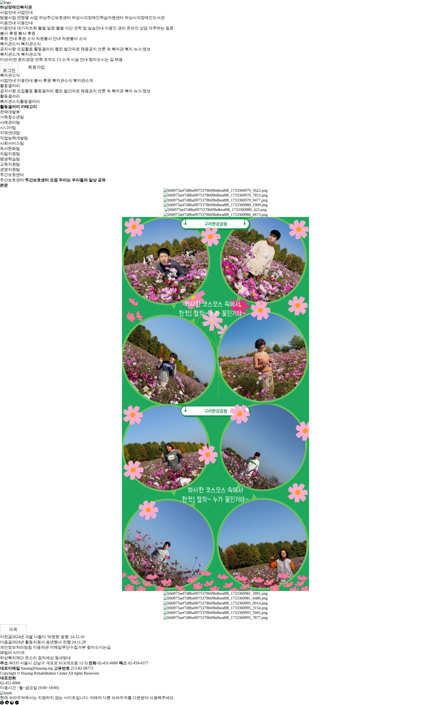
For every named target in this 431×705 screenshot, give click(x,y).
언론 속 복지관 (111, 49)
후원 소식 (26, 38)
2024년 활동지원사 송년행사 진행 (41, 642)
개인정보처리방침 (16, 647)
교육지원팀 (10, 164)
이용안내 (8, 23)
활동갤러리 (44, 49)
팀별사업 (8, 17)
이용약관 (41, 647)
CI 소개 (63, 59)
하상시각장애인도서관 (145, 17)
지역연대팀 (10, 133)
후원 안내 (8, 38)
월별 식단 (64, 28)
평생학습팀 (10, 159)
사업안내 (8, 12)
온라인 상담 (137, 28)
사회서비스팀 (12, 143)
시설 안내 (79, 59)
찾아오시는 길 (101, 59)
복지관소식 (10, 44)
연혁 (39, 59)
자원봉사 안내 (48, 38)
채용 (119, 59)
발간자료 (72, 49)
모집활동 (25, 49)
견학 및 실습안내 (89, 28)
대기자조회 (27, 28)
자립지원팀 (10, 154)
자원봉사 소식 (74, 38)
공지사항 (8, 49)
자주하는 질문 (161, 28)
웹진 (59, 49)
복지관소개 (10, 54)
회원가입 (36, 67)
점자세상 (46, 658)
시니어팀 (8, 127)
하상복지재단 (12, 658)
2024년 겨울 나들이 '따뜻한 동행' (40, 637)
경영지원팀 (10, 169)
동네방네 (63, 658)
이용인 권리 (115, 28)
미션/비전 (8, 59)
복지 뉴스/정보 (138, 49)
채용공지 (89, 49)
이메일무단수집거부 (68, 647)
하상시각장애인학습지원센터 (98, 17)
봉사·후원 (8, 33)
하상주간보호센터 (55, 17)
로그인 (9, 70)
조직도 (50, 59)
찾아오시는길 (99, 647)
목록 (13, 629)
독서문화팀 (10, 148)
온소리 (31, 658)
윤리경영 (26, 59)
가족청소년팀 (12, 117)
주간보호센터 (12, 175)
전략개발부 (10, 112)
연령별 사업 (27, 17)
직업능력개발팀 (14, 138)
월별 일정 (46, 28)
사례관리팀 (10, 122)
